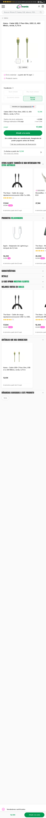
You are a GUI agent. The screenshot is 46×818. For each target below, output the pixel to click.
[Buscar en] (42, 12)
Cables (6, 18)
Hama (5, 398)
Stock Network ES (26, 106)
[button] (31, 61)
